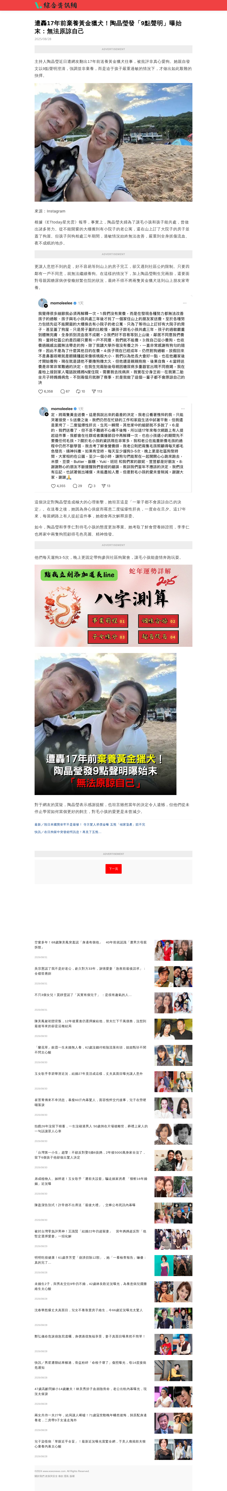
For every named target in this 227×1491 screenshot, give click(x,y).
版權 (72, 1476)
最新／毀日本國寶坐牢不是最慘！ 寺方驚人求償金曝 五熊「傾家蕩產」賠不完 (90, 824)
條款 (60, 1476)
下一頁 (113, 868)
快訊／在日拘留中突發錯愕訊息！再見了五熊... (68, 832)
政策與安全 (51, 1476)
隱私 (66, 1476)
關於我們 (40, 1476)
